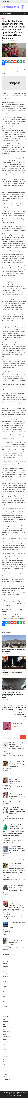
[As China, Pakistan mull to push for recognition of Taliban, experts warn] (14, 663)
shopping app (6, 1046)
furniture (5, 1001)
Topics (4, 1066)
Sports (4, 1051)
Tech (4, 1054)
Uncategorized (6, 1079)
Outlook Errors (6, 1036)
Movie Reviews (6, 1031)
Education (5, 986)
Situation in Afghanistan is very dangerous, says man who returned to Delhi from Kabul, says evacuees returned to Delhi (13, 695)
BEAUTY (5, 963)
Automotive (6, 961)
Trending (5, 1074)
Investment (6, 1021)
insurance (5, 1016)
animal (4, 958)
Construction (6, 976)
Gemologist (6, 1009)
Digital (4, 984)
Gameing (5, 1006)
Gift (4, 1011)
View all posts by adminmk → (17, 727)
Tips (4, 1061)
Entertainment (6, 989)
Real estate (5, 1041)
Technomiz (11, 1093)
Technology (5, 1056)
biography (5, 966)
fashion (4, 991)
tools (4, 1064)
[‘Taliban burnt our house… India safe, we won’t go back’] (14, 641)
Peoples (5, 1039)
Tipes (4, 1059)
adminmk (12, 40)
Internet (5, 1019)
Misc (4, 1029)
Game (4, 1004)
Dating (4, 979)
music (4, 1034)
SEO (4, 1044)
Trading (4, 1069)
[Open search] (24, 13)
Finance (5, 994)
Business (5, 968)
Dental (4, 981)
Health (4, 1014)
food (4, 996)
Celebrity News (7, 973)
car (3, 971)
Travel (4, 1072)
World (3, 18)
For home (5, 999)
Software (5, 1049)
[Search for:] (14, 737)
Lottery (4, 1026)
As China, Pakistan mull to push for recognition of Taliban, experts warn (12, 671)
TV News (5, 1077)
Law (4, 1024)
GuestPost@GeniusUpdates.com (14, 1095)
